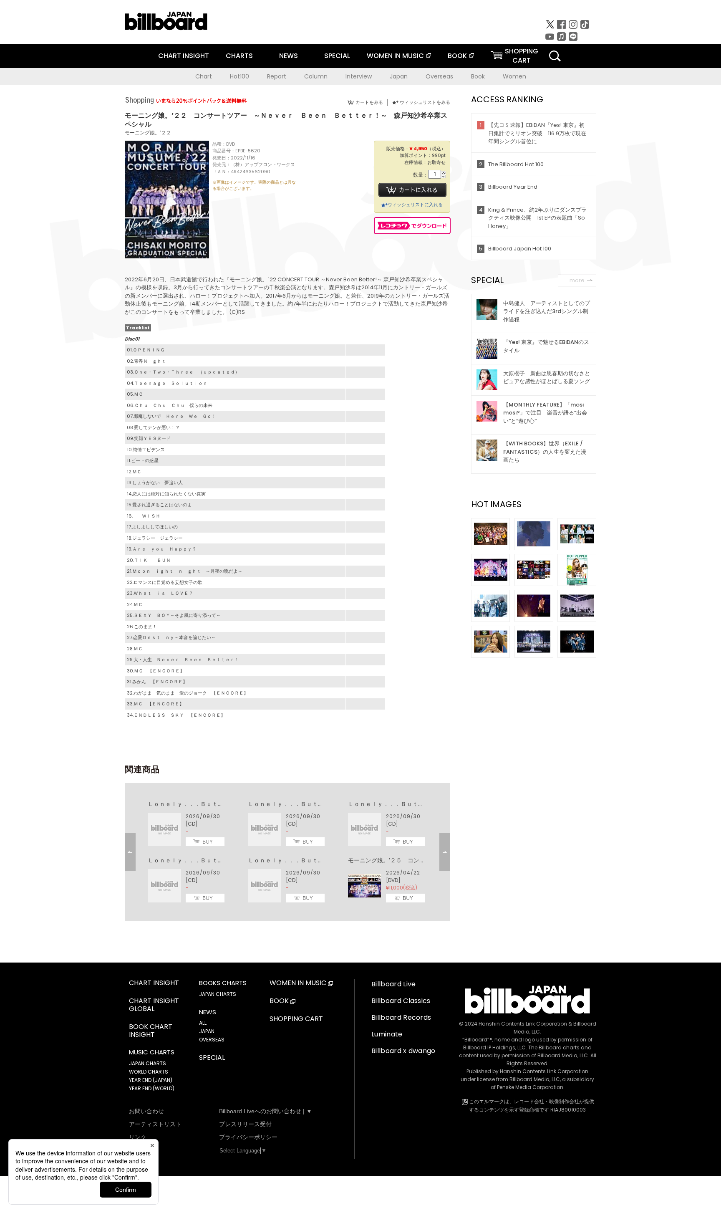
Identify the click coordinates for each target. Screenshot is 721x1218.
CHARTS (239, 56)
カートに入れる (412, 190)
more (577, 280)
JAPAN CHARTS (147, 1063)
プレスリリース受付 (245, 1124)
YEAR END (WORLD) (151, 1088)
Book (478, 76)
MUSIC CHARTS (151, 1052)
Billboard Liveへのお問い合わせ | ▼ (265, 1111)
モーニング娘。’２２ (148, 132)
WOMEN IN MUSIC (395, 56)
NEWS (288, 56)
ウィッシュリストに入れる (415, 204)
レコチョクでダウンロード (412, 225)
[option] (287, 852)
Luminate (387, 1034)
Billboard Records (401, 1017)
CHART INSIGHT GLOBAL (154, 1005)
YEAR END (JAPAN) (150, 1080)
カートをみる (369, 102)
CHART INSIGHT (183, 56)
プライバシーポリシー (248, 1137)
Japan (399, 76)
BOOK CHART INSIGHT (150, 1031)
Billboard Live (393, 984)
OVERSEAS (211, 1039)
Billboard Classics (401, 1001)
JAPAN (206, 1031)
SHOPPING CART (296, 1019)
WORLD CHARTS (148, 1071)
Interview (358, 76)
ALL (203, 1022)
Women (514, 76)
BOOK (457, 56)
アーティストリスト (155, 1124)
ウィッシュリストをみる (425, 102)
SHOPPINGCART (521, 55)
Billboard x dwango (403, 1051)
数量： (420, 174)
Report (276, 76)
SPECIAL (337, 56)
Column (316, 76)
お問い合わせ (146, 1111)
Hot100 (239, 76)
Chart (203, 76)
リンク (137, 1137)
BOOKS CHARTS (223, 983)
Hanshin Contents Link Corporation (523, 1023)
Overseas (439, 76)
